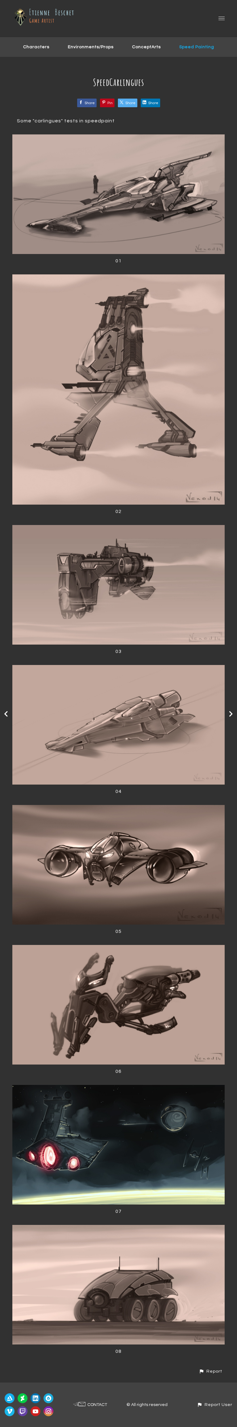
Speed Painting (196, 47)
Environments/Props (91, 47)
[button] (210, 1371)
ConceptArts (146, 47)
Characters (36, 47)
